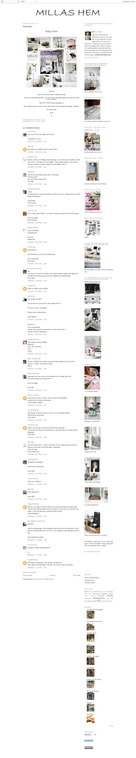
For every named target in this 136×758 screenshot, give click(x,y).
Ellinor (29, 442)
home (88, 644)
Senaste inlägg (27, 575)
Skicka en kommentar (29, 572)
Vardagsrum (99, 598)
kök (99, 601)
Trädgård (109, 596)
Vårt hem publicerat (38, 121)
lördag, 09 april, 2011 (37, 405)
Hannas (89, 702)
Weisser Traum (32, 395)
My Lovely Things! (93, 691)
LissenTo (30, 131)
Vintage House (32, 339)
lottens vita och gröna (94, 679)
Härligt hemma (32, 504)
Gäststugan (96, 594)
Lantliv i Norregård (93, 656)
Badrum (86, 591)
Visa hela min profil (91, 57)
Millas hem (98, 31)
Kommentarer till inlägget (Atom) (43, 579)
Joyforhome (31, 459)
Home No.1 (90, 714)
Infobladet (104, 594)
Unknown (30, 247)
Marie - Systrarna (33, 358)
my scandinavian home (94, 621)
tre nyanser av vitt (33, 268)
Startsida (52, 575)
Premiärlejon (94, 595)
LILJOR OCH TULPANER (95, 610)
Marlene (30, 172)
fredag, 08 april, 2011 (37, 141)
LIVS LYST (31, 545)
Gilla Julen (87, 593)
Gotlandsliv (90, 668)
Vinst (107, 598)
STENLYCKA (32, 425)
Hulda (29, 146)
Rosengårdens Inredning (35, 521)
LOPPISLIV (31, 157)
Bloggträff (92, 591)
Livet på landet (32, 410)
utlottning (109, 601)
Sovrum (101, 596)
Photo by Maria (32, 373)
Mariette (30, 296)
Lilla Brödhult (32, 560)
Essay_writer (32, 478)
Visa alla (111, 726)
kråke (29, 489)
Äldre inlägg (76, 575)
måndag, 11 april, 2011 (37, 540)
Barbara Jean (32, 227)
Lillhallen (86, 595)
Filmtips (104, 591)
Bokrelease (98, 591)
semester (104, 601)
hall (95, 601)
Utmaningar (87, 598)
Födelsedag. (109, 591)
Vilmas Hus (31, 210)
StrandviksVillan (33, 189)
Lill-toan (110, 594)
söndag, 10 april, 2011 (37, 484)
